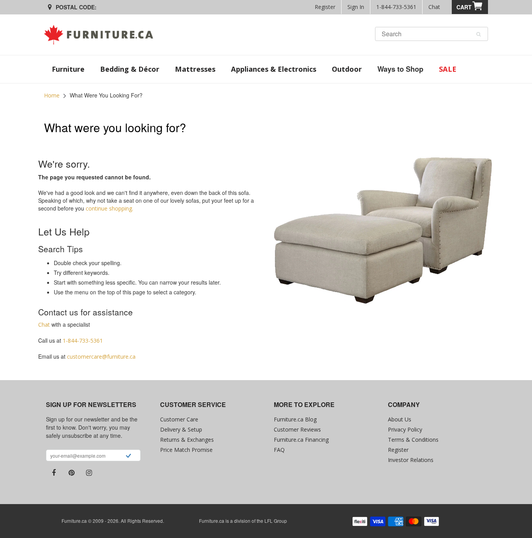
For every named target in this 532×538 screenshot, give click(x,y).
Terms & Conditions (413, 439)
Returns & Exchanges (187, 439)
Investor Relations (410, 460)
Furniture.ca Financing (301, 439)
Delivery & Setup (181, 429)
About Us (399, 419)
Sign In (355, 7)
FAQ (279, 449)
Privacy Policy (405, 429)
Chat (434, 7)
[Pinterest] (71, 473)
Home (52, 95)
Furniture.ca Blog (295, 419)
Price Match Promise (186, 449)
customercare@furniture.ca (101, 356)
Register (325, 7)
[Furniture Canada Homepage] (101, 34)
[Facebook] (54, 473)
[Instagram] (89, 473)
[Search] (478, 34)
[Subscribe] (128, 457)
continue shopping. (109, 208)
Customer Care (179, 419)
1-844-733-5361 (396, 7)
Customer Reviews (297, 429)
